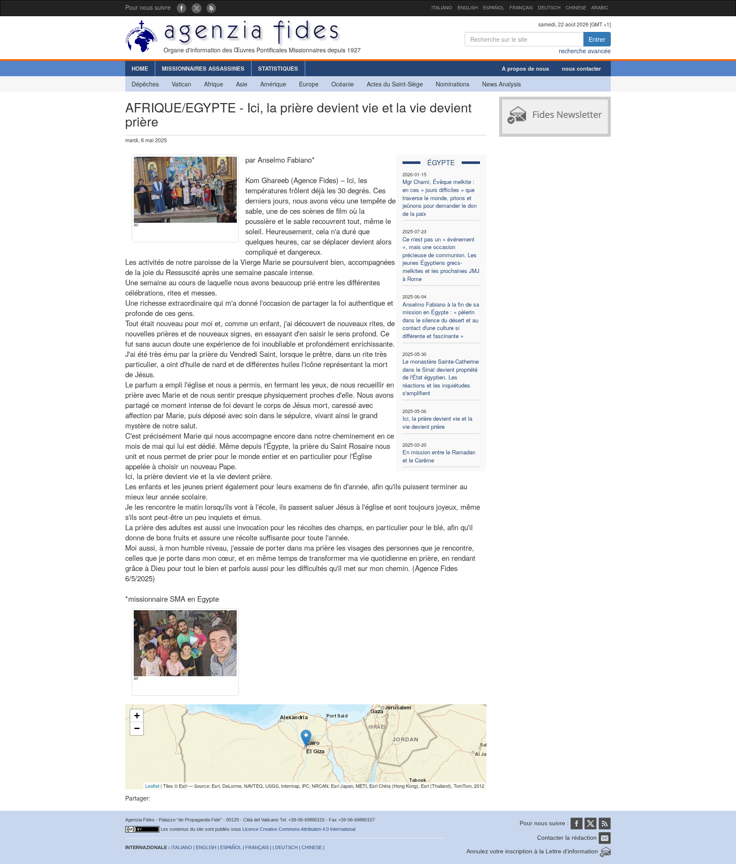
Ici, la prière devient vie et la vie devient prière (437, 422)
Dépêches (145, 84)
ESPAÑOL (493, 7)
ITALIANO (441, 7)
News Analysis (501, 84)
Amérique (273, 84)
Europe (309, 84)
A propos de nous (525, 68)
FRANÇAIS (521, 7)
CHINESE (576, 7)
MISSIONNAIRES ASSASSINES (203, 68)
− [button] (137, 728)
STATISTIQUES (278, 68)
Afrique (213, 84)
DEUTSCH (549, 7)
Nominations (452, 84)
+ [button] (137, 715)
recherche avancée (585, 50)
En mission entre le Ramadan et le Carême (438, 456)
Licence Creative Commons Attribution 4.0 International (298, 829)
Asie (241, 84)
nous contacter (581, 68)
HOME (140, 68)
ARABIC (599, 7)
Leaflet (152, 785)
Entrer (597, 39)
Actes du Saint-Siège (395, 84)
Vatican (181, 84)
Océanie (342, 84)
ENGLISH (467, 7)
